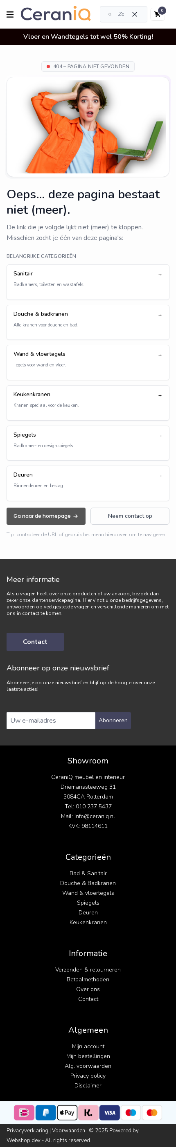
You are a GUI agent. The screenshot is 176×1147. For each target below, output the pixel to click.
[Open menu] (10, 14)
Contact (35, 641)
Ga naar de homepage (42, 515)
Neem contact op (130, 516)
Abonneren (113, 720)
